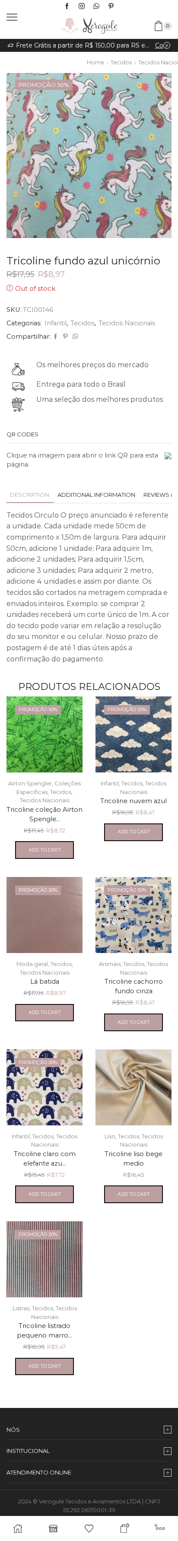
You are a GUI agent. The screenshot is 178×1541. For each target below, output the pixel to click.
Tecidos (121, 62)
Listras (21, 1308)
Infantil (55, 323)
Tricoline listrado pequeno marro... (44, 1330)
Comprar (162, 45)
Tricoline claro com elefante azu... (45, 1158)
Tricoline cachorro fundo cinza (134, 986)
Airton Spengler (30, 783)
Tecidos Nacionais (127, 323)
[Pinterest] (111, 6)
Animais (110, 963)
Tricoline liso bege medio (133, 1158)
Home (95, 62)
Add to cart (45, 850)
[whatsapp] (74, 336)
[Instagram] (82, 6)
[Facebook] (67, 6)
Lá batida (44, 981)
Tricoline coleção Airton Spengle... (44, 814)
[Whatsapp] (96, 6)
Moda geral (32, 963)
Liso (110, 1136)
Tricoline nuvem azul (133, 801)
